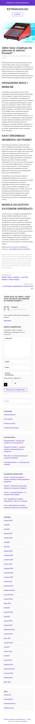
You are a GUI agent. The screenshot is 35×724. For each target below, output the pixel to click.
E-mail (7, 367)
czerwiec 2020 (8, 559)
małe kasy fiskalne (22, 258)
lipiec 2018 (7, 603)
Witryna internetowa (9, 374)
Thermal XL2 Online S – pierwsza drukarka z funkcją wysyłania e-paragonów (14, 449)
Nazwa (7, 361)
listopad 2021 (8, 533)
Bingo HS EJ (11, 254)
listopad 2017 (8, 625)
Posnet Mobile (5, 262)
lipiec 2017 (7, 638)
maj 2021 (7, 542)
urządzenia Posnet (25, 265)
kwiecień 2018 (8, 612)
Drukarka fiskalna (9, 414)
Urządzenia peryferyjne (11, 428)
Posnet (14, 260)
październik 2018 (9, 590)
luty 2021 (7, 546)
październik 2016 (9, 669)
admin (17, 56)
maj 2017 (7, 647)
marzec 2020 (8, 564)
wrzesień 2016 (8, 673)
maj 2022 (7, 525)
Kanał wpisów (8, 699)
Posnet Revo (20, 262)
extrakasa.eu (17, 9)
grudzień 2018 (8, 586)
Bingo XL (24, 254)
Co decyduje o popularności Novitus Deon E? (17, 286)
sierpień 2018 (8, 599)
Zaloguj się (7, 695)
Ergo (27, 254)
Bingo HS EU (18, 254)
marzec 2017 (8, 651)
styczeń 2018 (8, 621)
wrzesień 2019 (8, 573)
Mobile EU (30, 258)
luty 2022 (7, 529)
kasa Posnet (14, 256)
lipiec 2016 (7, 682)
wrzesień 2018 (8, 594)
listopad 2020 (8, 551)
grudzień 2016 (8, 664)
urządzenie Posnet (7, 267)
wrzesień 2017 (8, 634)
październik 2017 (9, 629)
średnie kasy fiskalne (15, 263)
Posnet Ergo (28, 260)
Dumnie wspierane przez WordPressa (14, 719)
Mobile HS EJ (5, 260)
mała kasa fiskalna (11, 258)
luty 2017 (7, 655)
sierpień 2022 (8, 520)
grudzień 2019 (8, 568)
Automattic (23, 721)
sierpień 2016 (8, 677)
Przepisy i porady (9, 423)
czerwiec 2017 (8, 642)
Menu (18, 14)
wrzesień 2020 (8, 555)
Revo (25, 262)
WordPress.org (9, 708)
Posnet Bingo (20, 260)
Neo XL (10, 260)
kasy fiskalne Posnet (23, 256)
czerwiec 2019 (8, 577)
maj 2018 (7, 607)
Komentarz (8, 339)
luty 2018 (7, 616)
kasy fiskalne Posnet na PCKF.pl (19, 249)
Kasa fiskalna (8, 419)
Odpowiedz (7, 320)
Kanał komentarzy (10, 703)
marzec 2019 (8, 581)
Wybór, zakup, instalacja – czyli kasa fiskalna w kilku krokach (15, 277)
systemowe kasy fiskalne (13, 265)
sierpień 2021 (8, 538)
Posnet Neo (13, 262)
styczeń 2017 (8, 660)
